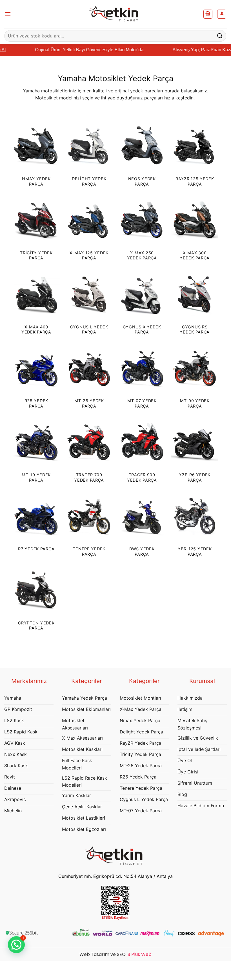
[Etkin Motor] (115, 14)
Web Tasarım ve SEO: (115, 954)
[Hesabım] (221, 14)
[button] (7, 14)
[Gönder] (220, 35)
